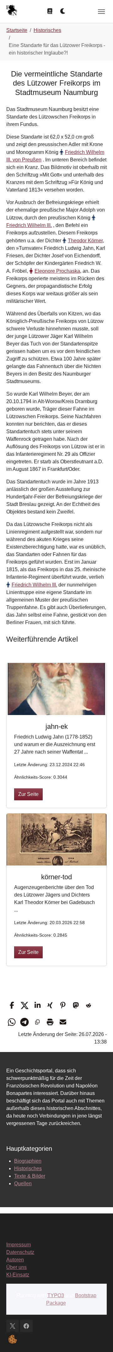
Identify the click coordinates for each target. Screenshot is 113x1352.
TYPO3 (55, 1295)
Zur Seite (28, 794)
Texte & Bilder (29, 1176)
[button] (11, 1005)
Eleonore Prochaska (57, 271)
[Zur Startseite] (11, 11)
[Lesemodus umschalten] (50, 11)
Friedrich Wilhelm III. (34, 584)
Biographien (27, 1161)
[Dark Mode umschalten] (63, 11)
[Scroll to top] (99, 1338)
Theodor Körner (85, 240)
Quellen (23, 1183)
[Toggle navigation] (101, 11)
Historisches (28, 1168)
